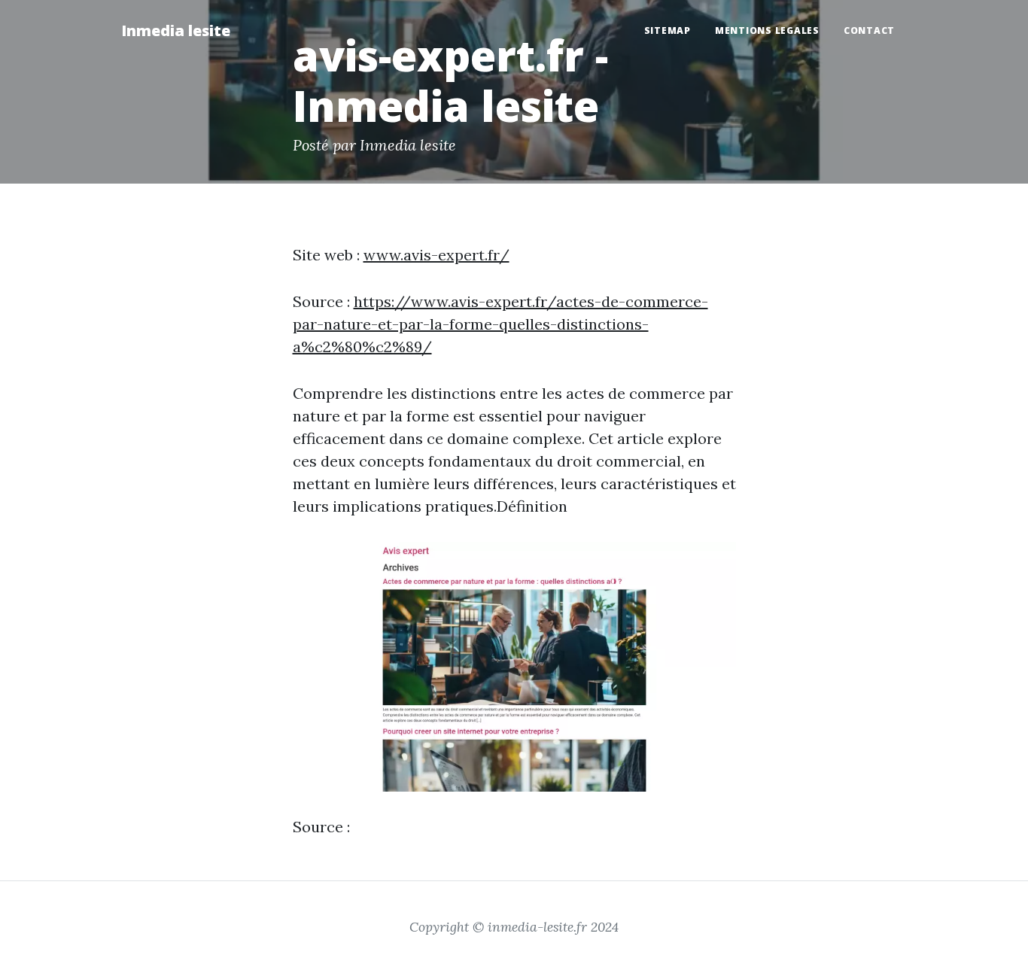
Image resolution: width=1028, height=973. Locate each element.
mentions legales (767, 30)
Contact (869, 30)
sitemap (667, 30)
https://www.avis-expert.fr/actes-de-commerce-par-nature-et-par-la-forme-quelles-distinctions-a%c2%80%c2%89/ (500, 324)
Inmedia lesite (175, 30)
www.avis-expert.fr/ (436, 254)
